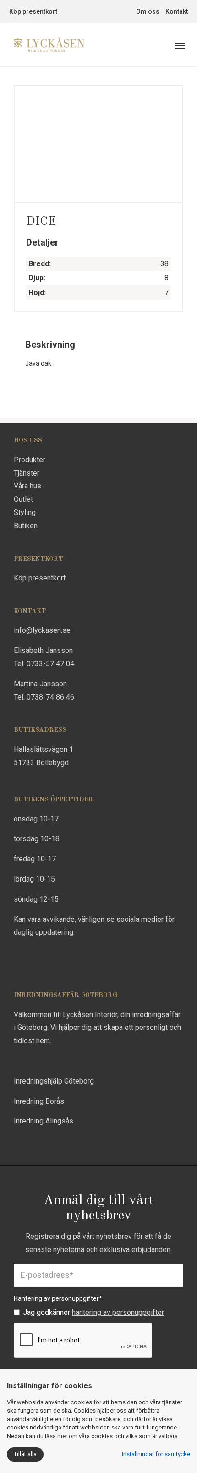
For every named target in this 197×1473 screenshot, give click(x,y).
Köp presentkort (33, 11)
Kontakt (176, 11)
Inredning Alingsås (43, 1121)
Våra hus (27, 486)
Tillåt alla (25, 1454)
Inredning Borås (39, 1101)
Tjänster (26, 473)
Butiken (26, 525)
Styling (25, 512)
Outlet (23, 499)
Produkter (29, 459)
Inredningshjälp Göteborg (54, 1081)
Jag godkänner (93, 1312)
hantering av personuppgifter (118, 1312)
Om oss (147, 11)
